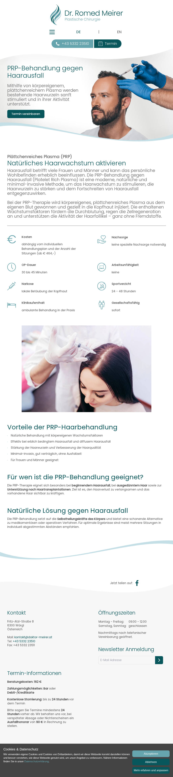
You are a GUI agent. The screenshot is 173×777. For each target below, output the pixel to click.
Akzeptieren (151, 753)
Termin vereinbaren (25, 114)
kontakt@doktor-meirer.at (33, 637)
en (119, 31)
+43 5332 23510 (75, 43)
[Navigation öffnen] (52, 32)
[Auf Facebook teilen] (137, 583)
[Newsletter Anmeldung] (159, 660)
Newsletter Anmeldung (126, 649)
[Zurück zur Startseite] (86, 14)
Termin (111, 43)
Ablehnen (151, 762)
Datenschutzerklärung (36, 761)
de (78, 31)
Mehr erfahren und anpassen (151, 770)
